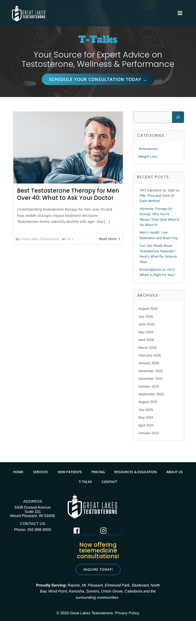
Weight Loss (147, 156)
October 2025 (148, 386)
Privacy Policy (127, 613)
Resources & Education (135, 472)
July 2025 (145, 410)
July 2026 (145, 316)
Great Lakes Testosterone (40, 239)
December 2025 (150, 371)
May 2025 (145, 417)
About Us (174, 472)
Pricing (98, 472)
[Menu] (180, 13)
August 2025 (148, 402)
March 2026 (147, 348)
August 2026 (148, 308)
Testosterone (148, 149)
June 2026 (146, 324)
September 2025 (151, 394)
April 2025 (146, 425)
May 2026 (145, 332)
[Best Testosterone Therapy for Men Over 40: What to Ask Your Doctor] (68, 147)
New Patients (70, 472)
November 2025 (150, 378)
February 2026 (149, 355)
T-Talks (85, 481)
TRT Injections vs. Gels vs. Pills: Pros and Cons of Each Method (160, 195)
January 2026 (148, 363)
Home (18, 472)
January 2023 (148, 433)
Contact (109, 481)
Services (40, 472)
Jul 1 (70, 239)
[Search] (178, 117)
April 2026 (146, 340)
